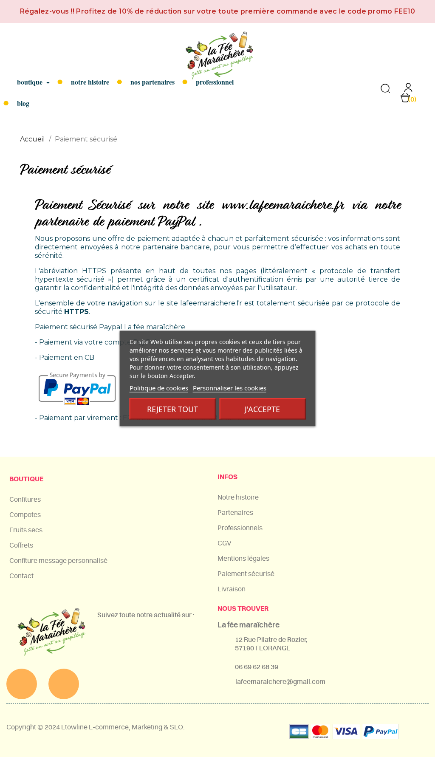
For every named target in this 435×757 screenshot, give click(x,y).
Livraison (232, 589)
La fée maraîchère (249, 625)
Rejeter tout (172, 409)
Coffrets (21, 545)
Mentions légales (243, 558)
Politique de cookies (159, 388)
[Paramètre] (408, 90)
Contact (21, 576)
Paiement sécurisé (246, 574)
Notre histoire (238, 497)
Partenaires (235, 512)
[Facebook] (21, 684)
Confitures (25, 499)
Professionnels (240, 528)
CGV (225, 543)
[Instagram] (63, 684)
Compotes (25, 514)
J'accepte (262, 409)
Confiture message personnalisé (58, 560)
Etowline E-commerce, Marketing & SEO (122, 727)
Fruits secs (25, 530)
